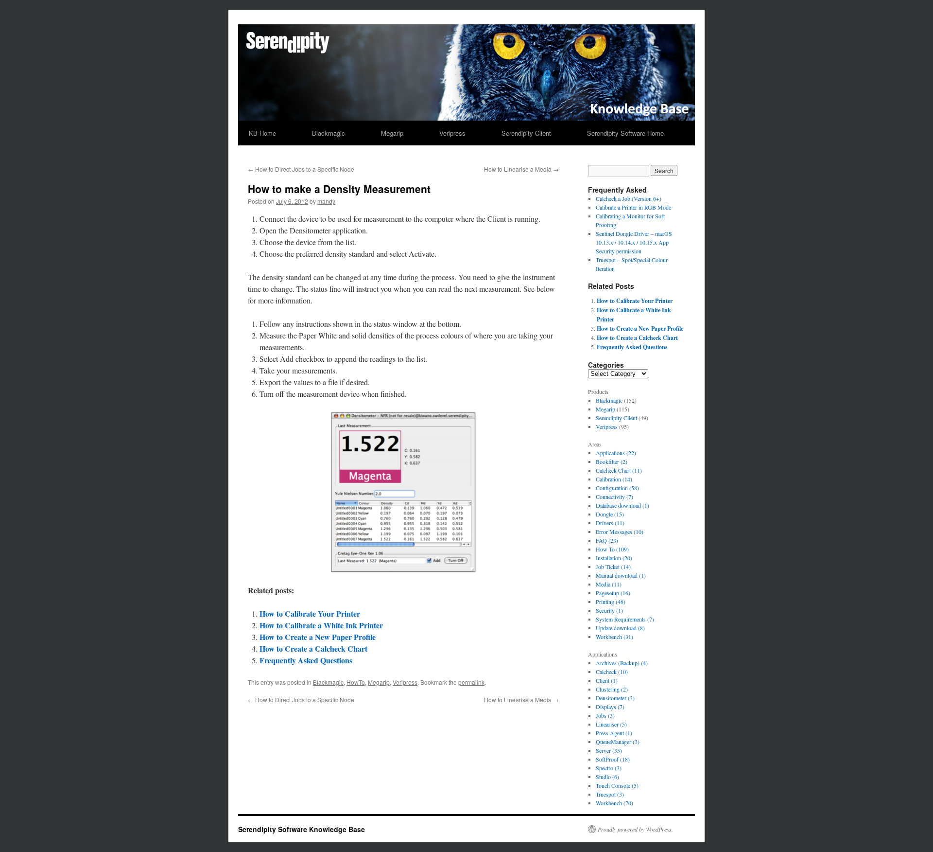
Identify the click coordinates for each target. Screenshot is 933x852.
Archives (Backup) (622, 663)
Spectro (609, 768)
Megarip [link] (605, 409)
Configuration (617, 488)
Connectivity (614, 496)
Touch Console (617, 785)
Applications (616, 453)
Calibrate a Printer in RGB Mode (633, 207)
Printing (610, 601)
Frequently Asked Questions (305, 660)
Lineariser (611, 724)
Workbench (614, 636)
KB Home (262, 133)
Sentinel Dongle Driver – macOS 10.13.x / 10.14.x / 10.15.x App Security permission (634, 242)
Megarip (392, 133)
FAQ (607, 540)
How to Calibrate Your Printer (309, 613)
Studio (607, 777)
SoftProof (613, 759)
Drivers (610, 523)
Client (607, 680)
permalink (471, 682)
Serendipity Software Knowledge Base (301, 829)
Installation (614, 558)
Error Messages (619, 531)
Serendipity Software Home (625, 133)
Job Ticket (613, 566)
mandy (326, 201)
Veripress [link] (607, 426)
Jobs (605, 715)
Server (609, 750)
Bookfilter (611, 461)
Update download (620, 628)
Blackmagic (328, 133)
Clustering (612, 689)
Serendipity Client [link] (616, 418)
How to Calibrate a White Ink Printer (321, 625)
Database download (622, 505)
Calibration (614, 479)
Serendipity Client (526, 133)
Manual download (621, 575)
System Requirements (625, 619)
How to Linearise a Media (521, 169)
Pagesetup (613, 593)
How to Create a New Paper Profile (317, 636)
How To (612, 549)
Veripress (452, 133)
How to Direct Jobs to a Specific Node (301, 169)
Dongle (610, 514)
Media (609, 584)
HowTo (355, 682)
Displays (610, 706)
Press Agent (614, 733)
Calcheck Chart (619, 470)
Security (609, 610)
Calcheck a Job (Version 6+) (628, 198)
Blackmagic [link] (609, 400)
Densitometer (615, 698)
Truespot (610, 794)
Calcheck (612, 671)
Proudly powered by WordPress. (635, 829)
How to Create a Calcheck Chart (313, 648)
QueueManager (617, 742)
